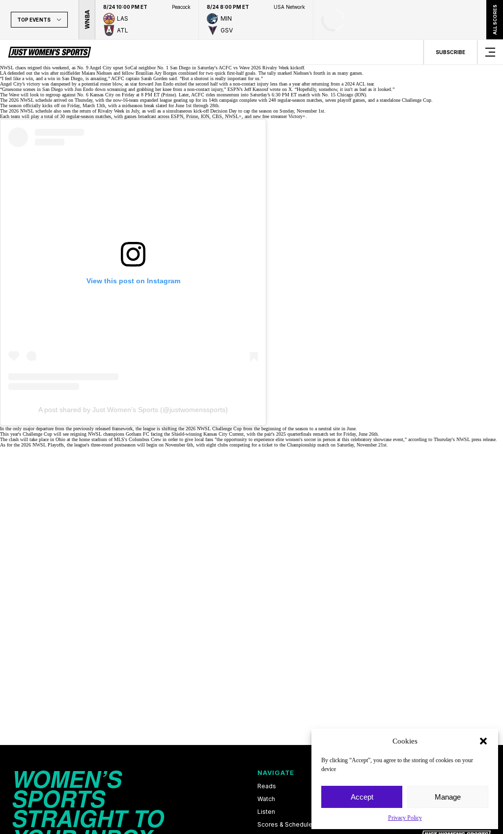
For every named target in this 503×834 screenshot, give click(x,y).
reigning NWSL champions (97, 434)
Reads (266, 786)
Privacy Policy (405, 817)
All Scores (494, 19)
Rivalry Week (111, 111)
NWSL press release (476, 439)
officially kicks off (42, 105)
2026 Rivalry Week (270, 67)
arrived (60, 100)
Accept (362, 797)
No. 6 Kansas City (95, 94)
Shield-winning (186, 434)
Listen (266, 811)
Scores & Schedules (286, 824)
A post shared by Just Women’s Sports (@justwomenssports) (133, 410)
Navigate (275, 772)
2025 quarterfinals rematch (302, 434)
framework (122, 428)
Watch (266, 799)
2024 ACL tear (359, 84)
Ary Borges (165, 73)
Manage (448, 797)
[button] (483, 741)
